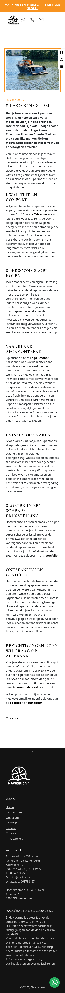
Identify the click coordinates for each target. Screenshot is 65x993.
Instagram (35, 703)
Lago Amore (38, 358)
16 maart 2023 (14, 100)
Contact (11, 833)
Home (10, 807)
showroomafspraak (25, 687)
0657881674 (28, 881)
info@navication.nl (22, 877)
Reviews (11, 828)
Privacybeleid (14, 839)
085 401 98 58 (17, 873)
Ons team (12, 818)
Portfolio (12, 823)
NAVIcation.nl (41, 214)
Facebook (16, 703)
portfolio (51, 555)
